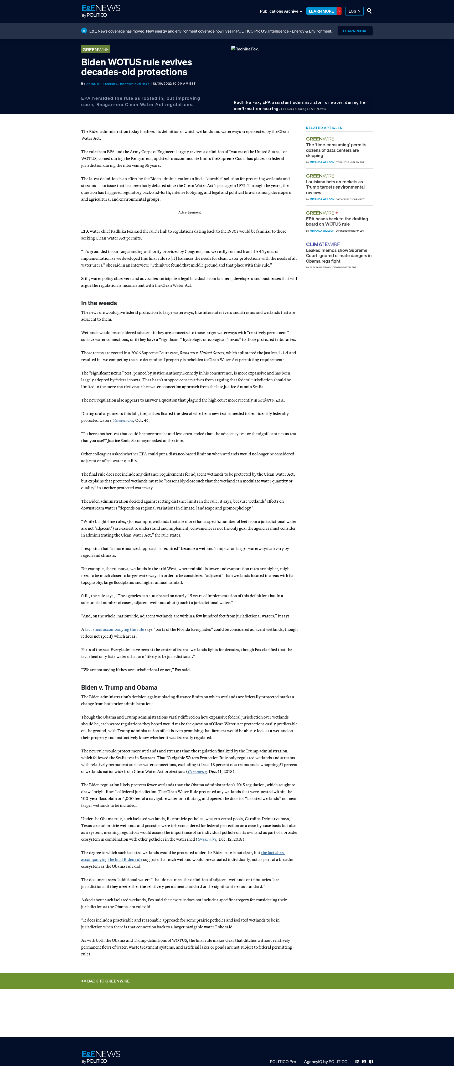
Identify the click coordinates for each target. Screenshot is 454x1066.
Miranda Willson (322, 162)
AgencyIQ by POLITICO (326, 1061)
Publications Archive (279, 11)
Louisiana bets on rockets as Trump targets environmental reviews (335, 187)
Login (354, 11)
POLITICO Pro (283, 1061)
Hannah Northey (135, 83)
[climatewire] (323, 244)
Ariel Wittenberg (102, 83)
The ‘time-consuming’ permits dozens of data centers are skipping (336, 150)
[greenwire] (321, 139)
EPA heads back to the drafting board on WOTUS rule (337, 221)
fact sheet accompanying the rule (114, 629)
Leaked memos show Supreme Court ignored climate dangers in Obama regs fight (339, 255)
